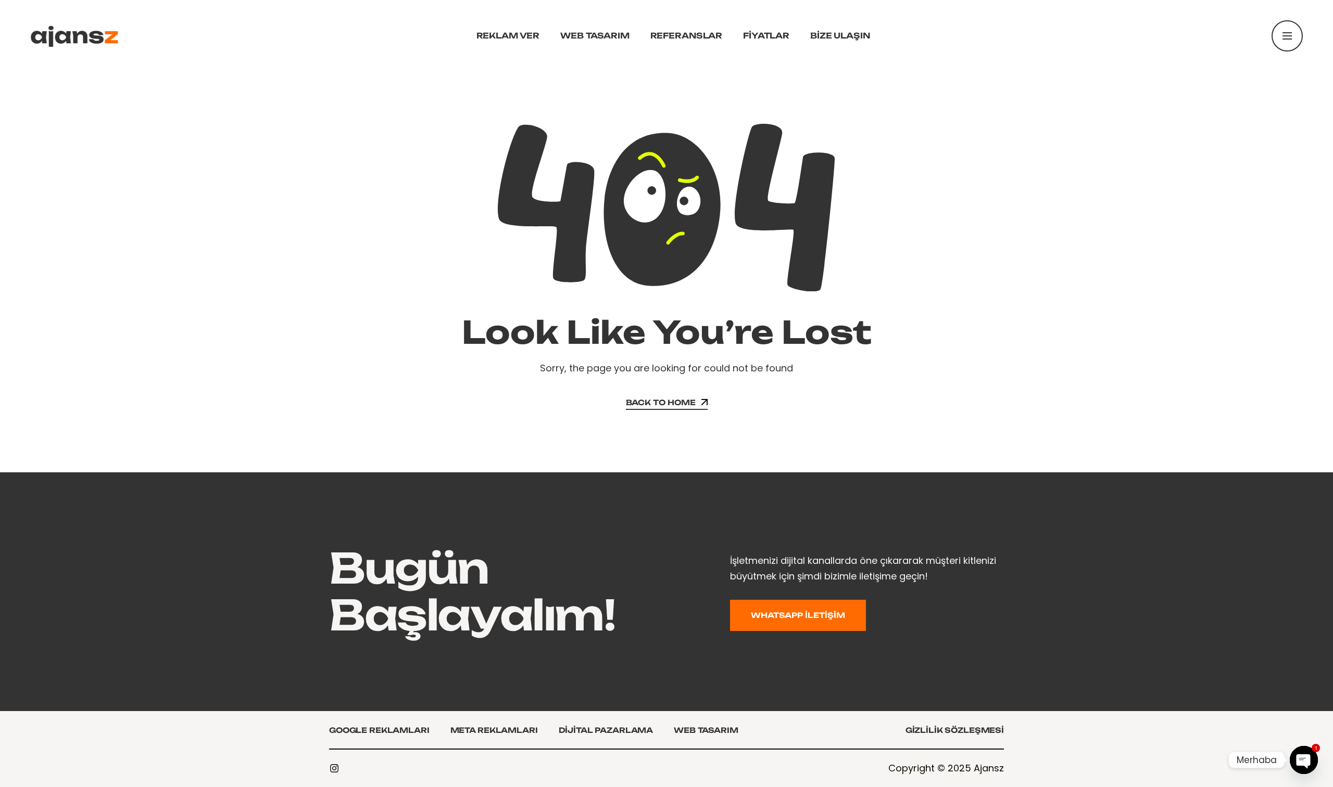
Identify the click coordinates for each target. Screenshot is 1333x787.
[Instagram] (334, 768)
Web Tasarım (594, 36)
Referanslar (686, 36)
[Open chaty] (1304, 760)
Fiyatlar (766, 36)
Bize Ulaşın (840, 36)
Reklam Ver (508, 36)
